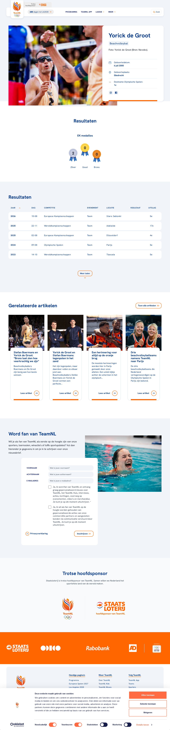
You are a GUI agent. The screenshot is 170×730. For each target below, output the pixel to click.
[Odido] (51, 648)
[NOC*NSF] (156, 648)
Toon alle (147, 305)
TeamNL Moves (105, 687)
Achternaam (33, 474)
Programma (71, 12)
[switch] (78, 725)
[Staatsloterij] (18, 648)
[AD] (133, 648)
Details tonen (142, 725)
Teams (131, 683)
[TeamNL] (67, 607)
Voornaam (32, 468)
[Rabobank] (98, 648)
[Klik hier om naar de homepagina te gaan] (17, 9)
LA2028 (99, 12)
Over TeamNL (104, 680)
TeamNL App (86, 12)
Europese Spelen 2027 (78, 683)
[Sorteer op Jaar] (19, 208)
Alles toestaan (147, 695)
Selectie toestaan (148, 704)
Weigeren (147, 712)
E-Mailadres (32, 481)
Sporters (132, 687)
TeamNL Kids (104, 683)
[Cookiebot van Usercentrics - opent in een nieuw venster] (17, 725)
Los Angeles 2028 (76, 687)
